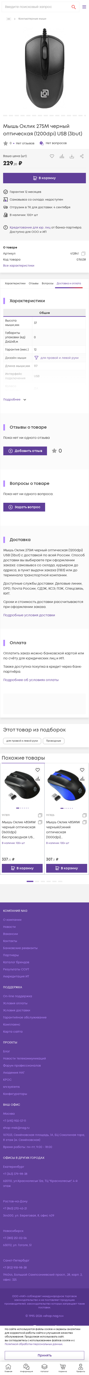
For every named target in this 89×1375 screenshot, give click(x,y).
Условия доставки (16, 1010)
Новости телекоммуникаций (24, 1059)
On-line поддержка (17, 996)
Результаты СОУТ (16, 969)
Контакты (10, 941)
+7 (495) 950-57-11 (14, 1121)
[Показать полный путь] (8, 19)
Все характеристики (18, 266)
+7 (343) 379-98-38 (15, 1174)
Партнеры (11, 955)
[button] (44, 68)
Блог (6, 1051)
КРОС (7, 1080)
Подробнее (11, 400)
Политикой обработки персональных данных (33, 1344)
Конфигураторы (15, 1094)
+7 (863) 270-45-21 (15, 1208)
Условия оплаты (15, 1003)
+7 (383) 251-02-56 (15, 1238)
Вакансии (10, 934)
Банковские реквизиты (20, 948)
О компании (12, 920)
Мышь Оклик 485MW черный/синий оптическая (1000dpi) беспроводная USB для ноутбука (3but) (63, 830)
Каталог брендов (16, 962)
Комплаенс (11, 1025)
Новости (9, 927)
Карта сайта (13, 1032)
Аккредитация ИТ (16, 976)
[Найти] (73, 6)
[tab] (15, 283)
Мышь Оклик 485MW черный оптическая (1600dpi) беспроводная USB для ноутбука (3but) (19, 830)
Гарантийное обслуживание (25, 1017)
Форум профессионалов (22, 1066)
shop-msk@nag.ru (16, 1128)
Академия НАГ (14, 1073)
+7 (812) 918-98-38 (15, 1268)
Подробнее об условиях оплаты (31, 680)
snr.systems (11, 1087)
